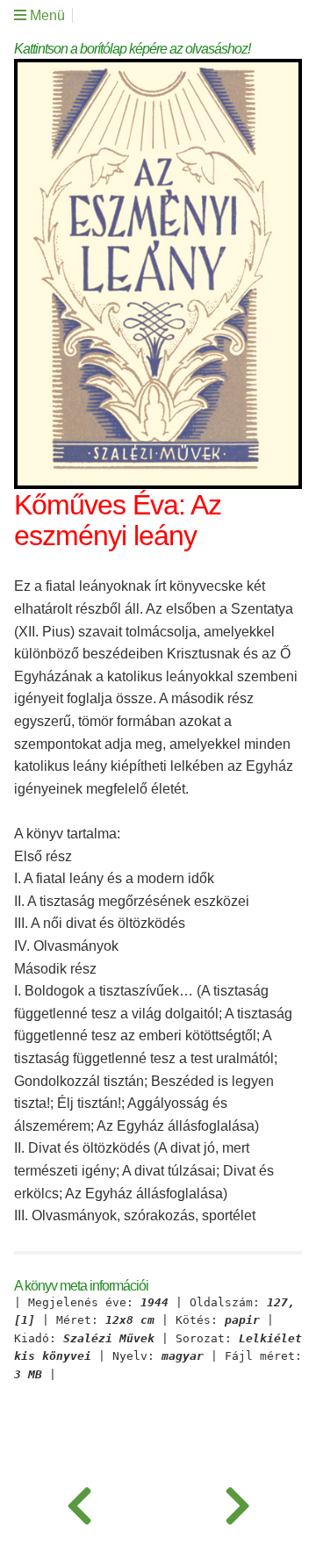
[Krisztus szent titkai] (79, 1502)
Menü (45, 15)
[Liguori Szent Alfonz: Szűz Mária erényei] (237, 1502)
